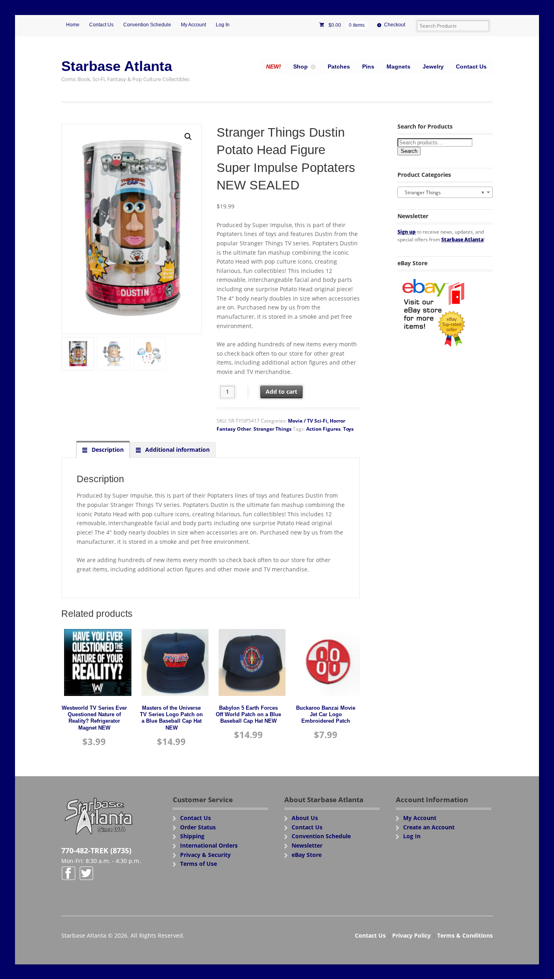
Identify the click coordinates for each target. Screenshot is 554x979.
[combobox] (445, 192)
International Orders (209, 845)
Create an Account (429, 827)
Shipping (192, 836)
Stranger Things (272, 428)
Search (409, 151)
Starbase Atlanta (116, 66)
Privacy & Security (205, 855)
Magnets (398, 66)
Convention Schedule (147, 25)
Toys (348, 428)
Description (107, 449)
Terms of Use (198, 863)
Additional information (177, 449)
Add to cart (281, 391)
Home (72, 25)
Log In (223, 25)
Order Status (198, 827)
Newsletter (307, 845)
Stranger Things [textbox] (442, 192)
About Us (305, 818)
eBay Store (307, 855)
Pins (368, 66)
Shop (300, 66)
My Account (193, 25)
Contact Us (101, 25)
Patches (339, 66)
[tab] (103, 449)
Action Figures (323, 428)
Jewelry (433, 66)
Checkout (394, 25)
